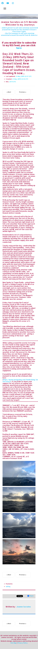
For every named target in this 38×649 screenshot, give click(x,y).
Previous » (22, 92)
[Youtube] (8, 3)
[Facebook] (3, 3)
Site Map (13, 643)
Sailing (8, 586)
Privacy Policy (23, 643)
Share (31, 596)
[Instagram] (13, 3)
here (19, 47)
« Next (9, 92)
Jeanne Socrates (24, 607)
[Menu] (5, 8)
